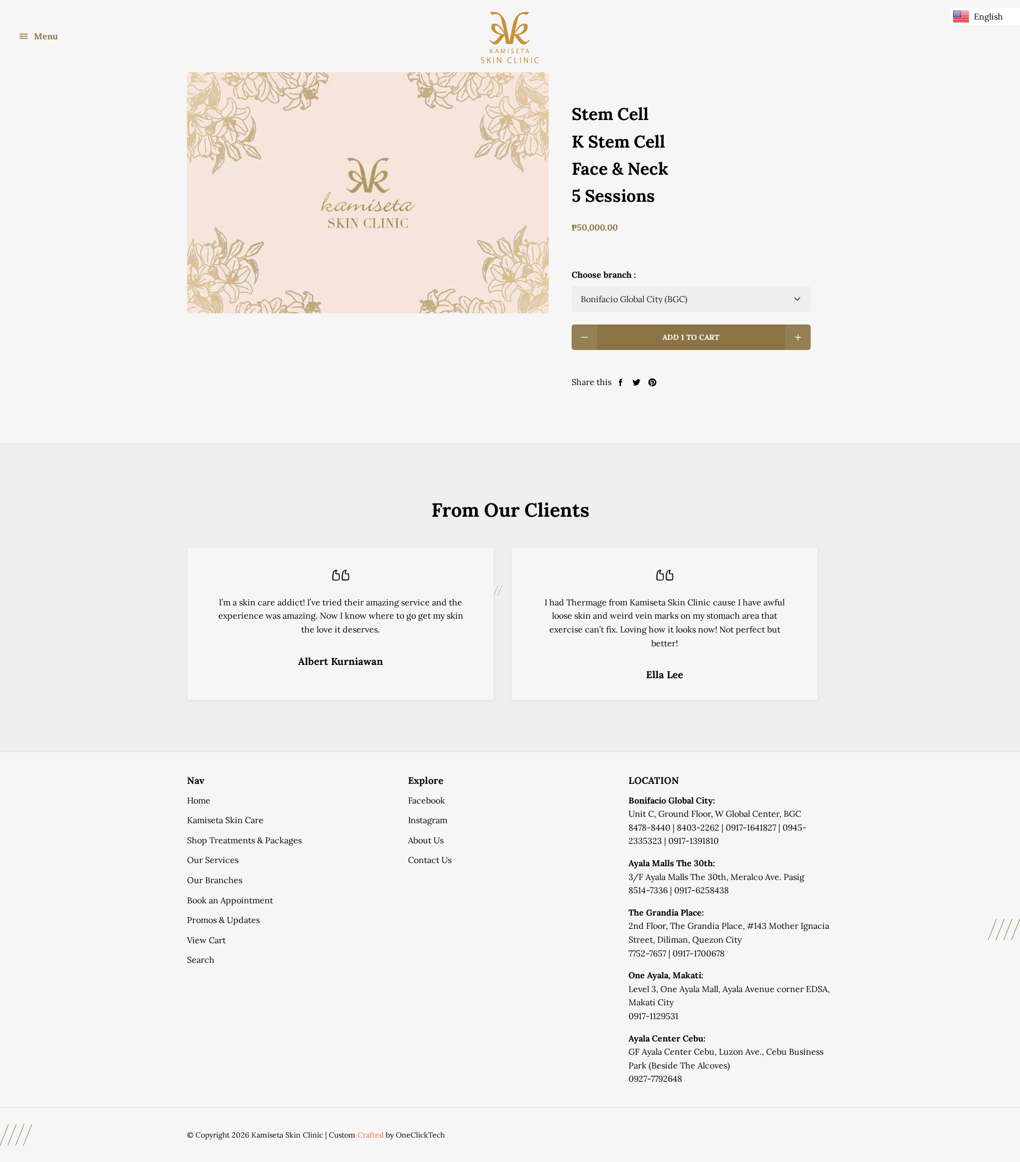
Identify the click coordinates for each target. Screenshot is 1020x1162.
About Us (426, 840)
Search (201, 959)
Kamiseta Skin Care (225, 820)
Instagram (427, 820)
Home (198, 800)
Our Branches (214, 880)
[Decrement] (584, 337)
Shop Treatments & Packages (244, 840)
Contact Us (430, 860)
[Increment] (798, 337)
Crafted (371, 1135)
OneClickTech (420, 1135)
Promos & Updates (223, 920)
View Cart (206, 940)
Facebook (426, 800)
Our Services (213, 860)
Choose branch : (604, 274)
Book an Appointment (230, 900)
